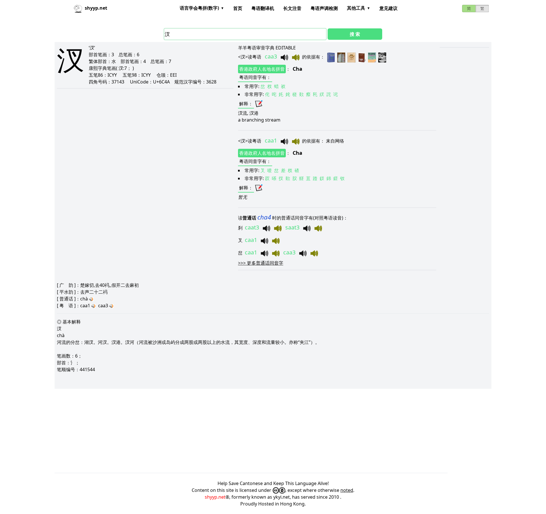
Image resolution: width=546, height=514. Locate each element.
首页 (237, 8)
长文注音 (292, 8)
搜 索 (355, 34)
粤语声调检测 (324, 8)
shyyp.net (215, 497)
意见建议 (388, 8)
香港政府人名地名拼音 (262, 69)
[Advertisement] (225, 431)
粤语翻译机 (262, 8)
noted (346, 490)
